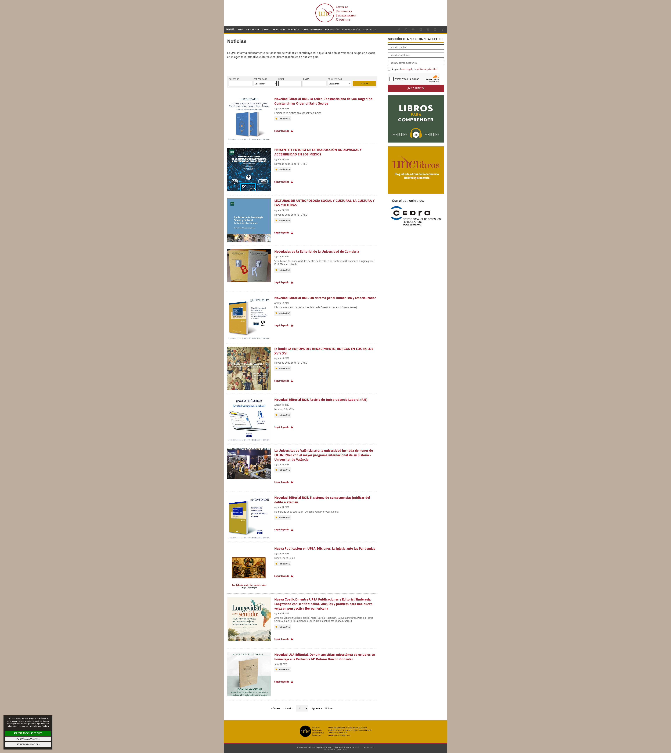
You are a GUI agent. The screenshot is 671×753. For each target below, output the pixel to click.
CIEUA (265, 29)
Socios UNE (368, 747)
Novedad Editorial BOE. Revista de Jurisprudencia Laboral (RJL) (320, 400)
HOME (230, 29)
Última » (329, 708)
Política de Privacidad (349, 747)
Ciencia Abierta (312, 29)
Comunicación (351, 29)
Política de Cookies (330, 747)
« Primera (275, 708)
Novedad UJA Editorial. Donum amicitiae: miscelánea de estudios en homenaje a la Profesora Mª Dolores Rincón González (324, 657)
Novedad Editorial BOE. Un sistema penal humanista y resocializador (325, 298)
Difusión (293, 29)
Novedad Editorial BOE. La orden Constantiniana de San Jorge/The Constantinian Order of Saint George (323, 101)
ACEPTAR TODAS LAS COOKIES (28, 733)
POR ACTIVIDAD (335, 79)
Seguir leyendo (281, 131)
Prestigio (279, 29)
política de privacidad (426, 69)
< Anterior (288, 708)
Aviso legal (316, 747)
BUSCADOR (234, 79)
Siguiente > (317, 708)
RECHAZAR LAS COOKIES (28, 744)
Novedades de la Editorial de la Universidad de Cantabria (316, 251)
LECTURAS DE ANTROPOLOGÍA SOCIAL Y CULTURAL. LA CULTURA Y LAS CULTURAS (324, 203)
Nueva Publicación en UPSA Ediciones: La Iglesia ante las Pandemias (324, 548)
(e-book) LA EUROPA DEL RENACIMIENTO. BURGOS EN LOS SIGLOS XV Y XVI (323, 351)
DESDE (281, 79)
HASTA (306, 79)
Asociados (252, 29)
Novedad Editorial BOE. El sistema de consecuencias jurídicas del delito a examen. (322, 500)
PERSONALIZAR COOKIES (28, 739)
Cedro (344, 749)
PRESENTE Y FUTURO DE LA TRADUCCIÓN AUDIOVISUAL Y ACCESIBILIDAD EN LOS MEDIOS (318, 152)
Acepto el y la (414, 69)
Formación (332, 29)
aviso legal (406, 69)
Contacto (369, 29)
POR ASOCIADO (260, 79)
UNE (240, 29)
